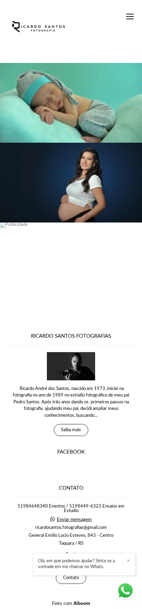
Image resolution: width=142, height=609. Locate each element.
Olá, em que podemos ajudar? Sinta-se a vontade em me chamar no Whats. (76, 564)
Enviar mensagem (74, 520)
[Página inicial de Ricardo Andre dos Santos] (38, 27)
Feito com (71, 603)
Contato (71, 578)
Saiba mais (71, 430)
